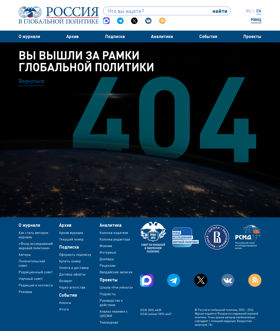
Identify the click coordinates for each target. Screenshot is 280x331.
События (208, 36)
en (258, 11)
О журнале (29, 36)
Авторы (25, 254)
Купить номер (70, 261)
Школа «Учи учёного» (116, 287)
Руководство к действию (111, 302)
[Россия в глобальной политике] (59, 15)
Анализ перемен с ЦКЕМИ (114, 313)
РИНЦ (256, 19)
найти (220, 11)
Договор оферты (72, 274)
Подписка (115, 36)
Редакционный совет (36, 272)
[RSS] (162, 20)
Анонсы (65, 302)
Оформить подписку (75, 254)
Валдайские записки (116, 272)
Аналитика (162, 36)
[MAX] (106, 20)
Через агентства (72, 287)
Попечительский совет (32, 263)
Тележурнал (109, 322)
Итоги (64, 309)
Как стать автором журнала (33, 234)
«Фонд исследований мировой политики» (36, 245)
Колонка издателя (114, 232)
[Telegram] (120, 20)
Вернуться (31, 81)
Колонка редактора (115, 239)
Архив (72, 36)
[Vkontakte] (148, 20)
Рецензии (107, 265)
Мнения (106, 246)
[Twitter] (134, 20)
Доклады (107, 259)
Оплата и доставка (74, 267)
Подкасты (108, 294)
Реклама (25, 291)
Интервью (108, 252)
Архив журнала (71, 232)
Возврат (65, 281)
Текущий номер (71, 239)
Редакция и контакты (36, 285)
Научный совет (31, 278)
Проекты (252, 36)
